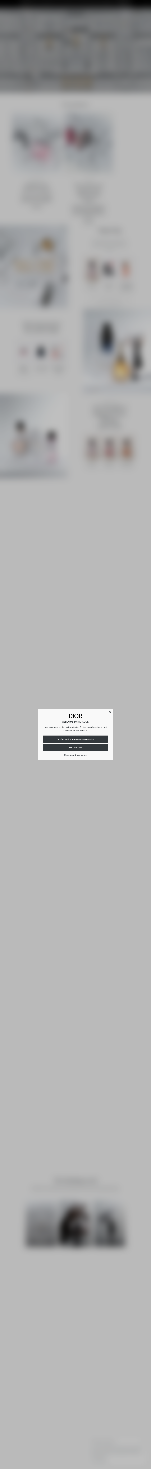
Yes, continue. (75, 747)
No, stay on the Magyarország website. (75, 739)
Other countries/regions (75, 755)
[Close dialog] (110, 712)
